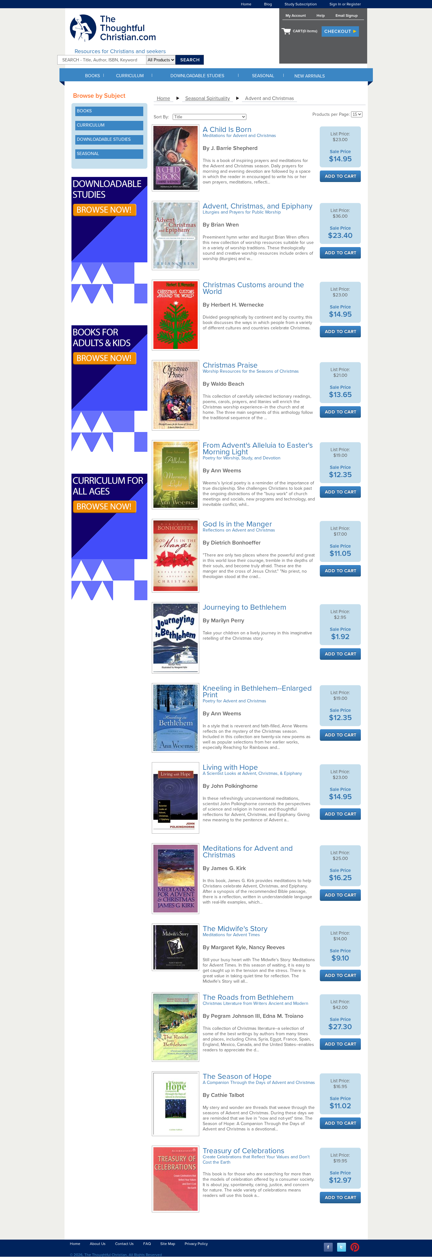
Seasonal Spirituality (207, 98)
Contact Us (124, 1243)
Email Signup (347, 15)
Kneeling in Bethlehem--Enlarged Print (257, 692)
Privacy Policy (196, 1243)
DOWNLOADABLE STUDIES (197, 75)
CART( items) (305, 31)
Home (246, 4)
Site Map (167, 1243)
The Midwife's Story (236, 928)
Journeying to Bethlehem (245, 607)
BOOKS (92, 75)
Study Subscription (301, 4)
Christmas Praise (231, 365)
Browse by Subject (99, 96)
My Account (296, 15)
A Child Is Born (228, 129)
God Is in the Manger (238, 524)
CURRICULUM (130, 75)
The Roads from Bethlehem (249, 997)
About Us (98, 1243)
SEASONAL (263, 75)
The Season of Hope (238, 1076)
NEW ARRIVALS (309, 76)
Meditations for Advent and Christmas (248, 852)
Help (321, 15)
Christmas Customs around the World (253, 288)
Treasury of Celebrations (244, 1150)
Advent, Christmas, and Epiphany (258, 206)
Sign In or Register (345, 4)
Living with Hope (231, 767)
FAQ (147, 1243)
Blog (268, 4)
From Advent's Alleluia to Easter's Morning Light (258, 449)
